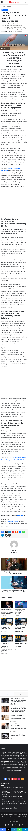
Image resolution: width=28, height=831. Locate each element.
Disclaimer (8, 819)
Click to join (20, 515)
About (17, 816)
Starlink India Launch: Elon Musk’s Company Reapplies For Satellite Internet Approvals (7, 611)
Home (3, 6)
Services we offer (14, 821)
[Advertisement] (14, 203)
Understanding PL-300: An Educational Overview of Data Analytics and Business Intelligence (7, 628)
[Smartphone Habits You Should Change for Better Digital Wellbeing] (21, 604)
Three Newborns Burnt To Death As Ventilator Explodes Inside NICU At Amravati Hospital (18, 701)
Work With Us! (22, 816)
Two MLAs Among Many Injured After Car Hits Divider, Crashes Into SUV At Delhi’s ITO (18, 736)
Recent (7, 694)
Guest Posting (9, 816)
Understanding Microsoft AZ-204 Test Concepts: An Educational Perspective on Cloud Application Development (7, 648)
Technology (8, 6)
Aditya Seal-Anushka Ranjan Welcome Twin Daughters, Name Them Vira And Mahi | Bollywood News (17, 718)
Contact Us (19, 819)
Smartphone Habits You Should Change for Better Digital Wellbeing (21, 611)
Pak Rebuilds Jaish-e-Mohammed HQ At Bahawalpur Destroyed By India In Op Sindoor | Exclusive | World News (18, 727)
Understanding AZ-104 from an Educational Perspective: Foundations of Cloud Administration (20, 628)
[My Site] (14, 2)
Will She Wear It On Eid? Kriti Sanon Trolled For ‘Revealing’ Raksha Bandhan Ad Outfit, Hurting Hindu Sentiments (18, 709)
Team (14, 816)
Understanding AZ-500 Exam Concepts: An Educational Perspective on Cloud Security (21, 646)
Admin (4, 31)
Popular (21, 694)
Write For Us (14, 819)
